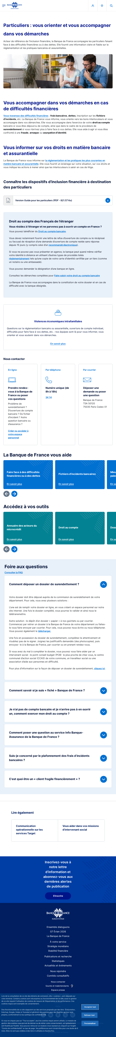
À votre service (58, 941)
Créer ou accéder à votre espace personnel (18, 434)
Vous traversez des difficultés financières (25, 115)
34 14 (49, 397)
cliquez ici (99, 668)
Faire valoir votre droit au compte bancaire (77, 275)
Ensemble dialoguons (58, 927)
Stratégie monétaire (58, 946)
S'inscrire (58, 895)
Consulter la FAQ (14, 572)
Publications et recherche (58, 956)
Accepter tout (90, 1007)
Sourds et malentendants (57, 986)
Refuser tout (89, 1015)
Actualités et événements (58, 965)
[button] (111, 5)
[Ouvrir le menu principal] (4, 5)
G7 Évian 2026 (58, 931)
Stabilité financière (58, 950)
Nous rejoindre (58, 971)
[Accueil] (58, 914)
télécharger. (44, 631)
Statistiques (58, 961)
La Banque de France (58, 936)
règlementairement (19, 258)
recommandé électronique (63, 245)
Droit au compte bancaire (52, 231)
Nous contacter (58, 982)
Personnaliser (90, 1023)
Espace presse (58, 990)
